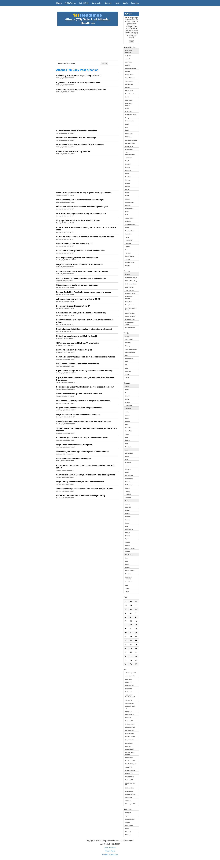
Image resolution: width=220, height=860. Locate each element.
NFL (126, 365)
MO (131, 633)
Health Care (128, 133)
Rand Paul (128, 302)
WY (136, 664)
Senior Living (129, 218)
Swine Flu (128, 234)
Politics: (127, 274)
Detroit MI (128, 718)
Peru (126, 443)
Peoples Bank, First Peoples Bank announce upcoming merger (83, 292)
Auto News (128, 62)
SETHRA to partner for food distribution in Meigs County (80, 495)
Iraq (126, 561)
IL (130, 617)
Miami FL (128, 746)
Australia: (128, 497)
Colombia (128, 428)
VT (125, 660)
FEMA (127, 124)
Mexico (127, 440)
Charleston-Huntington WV (130, 696)
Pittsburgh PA (129, 776)
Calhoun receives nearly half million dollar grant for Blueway (82, 271)
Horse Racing (129, 358)
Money (127, 192)
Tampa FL (128, 801)
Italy (126, 526)
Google (127, 822)
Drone (127, 97)
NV (131, 637)
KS (131, 621)
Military (127, 186)
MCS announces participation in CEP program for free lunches (83, 400)
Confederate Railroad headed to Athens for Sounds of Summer (83, 421)
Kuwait (127, 567)
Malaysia (128, 469)
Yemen (127, 591)
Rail (126, 215)
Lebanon (128, 574)
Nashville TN (129, 757)
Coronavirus (129, 84)
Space (127, 227)
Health (117, 3)
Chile (126, 424)
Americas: (128, 408)
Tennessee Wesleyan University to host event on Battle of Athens (84, 488)
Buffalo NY (128, 692)
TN (125, 656)
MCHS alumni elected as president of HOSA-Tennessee (80, 144)
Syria (126, 585)
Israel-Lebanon (129, 570)
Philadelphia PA (130, 770)
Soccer (127, 374)
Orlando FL (128, 767)
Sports (125, 3)
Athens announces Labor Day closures (73, 151)
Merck (127, 828)
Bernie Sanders (130, 313)
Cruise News (129, 90)
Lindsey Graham (130, 293)
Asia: (126, 450)
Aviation (127, 65)
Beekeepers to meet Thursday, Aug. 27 (73, 306)
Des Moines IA (129, 714)
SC (131, 652)
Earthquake (128, 100)
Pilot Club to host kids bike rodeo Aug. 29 (74, 243)
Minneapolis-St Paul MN (129, 753)
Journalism (128, 158)
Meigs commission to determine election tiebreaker (78, 414)
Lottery (127, 167)
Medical (127, 183)
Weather (127, 266)
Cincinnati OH (129, 703)
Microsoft (128, 832)
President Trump (130, 319)
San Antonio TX (130, 794)
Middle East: (129, 555)
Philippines (128, 485)
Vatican (127, 551)
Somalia (127, 402)
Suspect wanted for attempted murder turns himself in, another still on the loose (86, 429)
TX (131, 656)
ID (125, 617)
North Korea (129, 475)
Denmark (128, 507)
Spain (127, 539)
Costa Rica (128, 431)
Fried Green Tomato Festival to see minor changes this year (82, 206)
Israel (127, 564)
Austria (127, 504)
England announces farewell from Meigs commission (79, 407)
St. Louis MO (129, 791)
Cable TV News (129, 78)
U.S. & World (83, 3)
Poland (127, 536)
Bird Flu (127, 71)
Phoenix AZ (128, 773)
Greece (127, 520)
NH (136, 637)
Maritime (128, 177)
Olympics (128, 371)
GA (131, 613)
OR (131, 648)
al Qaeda (128, 56)
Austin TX (128, 682)
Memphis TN (129, 743)
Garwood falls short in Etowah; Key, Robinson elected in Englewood (85, 474)
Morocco (128, 393)
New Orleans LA (130, 761)
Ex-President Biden (131, 277)
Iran (126, 558)
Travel (127, 250)
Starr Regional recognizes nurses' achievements (77, 257)
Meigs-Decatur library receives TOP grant (74, 444)
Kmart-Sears (129, 825)
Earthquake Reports (128, 104)
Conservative (96, 3)
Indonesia (128, 462)
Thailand (128, 494)
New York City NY (130, 764)
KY (136, 621)
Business (108, 3)
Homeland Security (131, 140)
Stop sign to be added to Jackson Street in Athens (78, 220)
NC (126, 644)
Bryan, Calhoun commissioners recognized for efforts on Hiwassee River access (85, 378)
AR (126, 605)
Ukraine (127, 545)
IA (125, 621)
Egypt (127, 389)
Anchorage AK (129, 676)
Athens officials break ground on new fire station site (79, 393)
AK (131, 601)
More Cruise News (130, 94)
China (127, 456)
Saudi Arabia (129, 582)
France (127, 513)
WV (131, 664)
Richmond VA (129, 788)
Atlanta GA (128, 679)
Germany (128, 516)
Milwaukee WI (129, 749)
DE (136, 609)
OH (136, 644)
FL (125, 613)
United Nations (129, 256)
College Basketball (131, 349)
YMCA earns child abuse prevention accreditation (77, 363)
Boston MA (128, 689)
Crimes (127, 87)
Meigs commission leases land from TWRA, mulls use (79, 264)
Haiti (126, 437)
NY (136, 640)
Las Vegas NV (129, 730)
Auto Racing (129, 339)
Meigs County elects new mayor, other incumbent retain (80, 481)
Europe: (127, 501)
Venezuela (128, 447)
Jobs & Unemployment (130, 153)
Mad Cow (128, 170)
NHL (126, 368)
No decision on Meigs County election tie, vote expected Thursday (85, 386)
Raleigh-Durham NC (130, 784)
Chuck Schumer (130, 316)
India (126, 459)
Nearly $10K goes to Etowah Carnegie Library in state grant (81, 437)
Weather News (129, 262)
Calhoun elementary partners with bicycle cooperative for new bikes (85, 356)
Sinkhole (128, 221)
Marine (127, 173)
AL (125, 601)
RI (125, 652)
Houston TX (129, 721)
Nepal (127, 472)
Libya (127, 399)
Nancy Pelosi (129, 305)
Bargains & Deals (130, 68)
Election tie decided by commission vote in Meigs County (81, 278)
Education (128, 111)
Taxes (127, 237)
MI (130, 629)
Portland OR (129, 780)
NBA (126, 362)
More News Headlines (128, 51)
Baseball (128, 342)
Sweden (127, 542)
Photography (129, 208)
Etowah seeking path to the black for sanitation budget (79, 199)
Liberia (127, 396)
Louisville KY (129, 740)
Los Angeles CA (130, 737)
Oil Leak (127, 205)
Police (127, 212)
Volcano (127, 259)
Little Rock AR (129, 733)
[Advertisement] (87, 43)
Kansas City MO (130, 727)
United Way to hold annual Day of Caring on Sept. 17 (79, 75)
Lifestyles (128, 164)
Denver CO (128, 711)
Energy (127, 118)
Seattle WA (128, 797)
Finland (127, 510)
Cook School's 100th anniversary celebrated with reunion (81, 89)
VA (131, 660)
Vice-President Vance (129, 323)
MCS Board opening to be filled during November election (81, 213)
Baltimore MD (129, 685)
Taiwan (127, 491)
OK (126, 648)
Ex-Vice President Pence (130, 309)
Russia (127, 488)
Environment (129, 121)
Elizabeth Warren (130, 327)
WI (125, 664)
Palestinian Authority (128, 578)
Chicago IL (128, 700)
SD (136, 652)
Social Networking (130, 224)
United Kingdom (130, 548)
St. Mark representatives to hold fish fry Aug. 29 (76, 336)
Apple (127, 816)
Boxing (127, 346)
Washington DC (130, 804)
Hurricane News (130, 143)
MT (136, 633)
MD (136, 625)
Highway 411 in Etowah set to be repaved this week (78, 82)
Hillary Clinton (129, 287)
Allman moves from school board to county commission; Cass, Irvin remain (85, 466)
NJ (125, 640)
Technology (135, 3)
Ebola (127, 108)
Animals (127, 59)
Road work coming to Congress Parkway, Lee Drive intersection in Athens (85, 320)
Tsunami (128, 253)
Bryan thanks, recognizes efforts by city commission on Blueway (84, 370)
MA (126, 629)
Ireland (127, 523)
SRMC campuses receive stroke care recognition (77, 285)
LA (125, 625)
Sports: (127, 336)
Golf (126, 355)
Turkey (127, 588)
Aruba (127, 412)
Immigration (129, 146)
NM (131, 640)
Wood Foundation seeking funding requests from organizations (83, 192)
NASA (127, 196)
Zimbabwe (128, 405)
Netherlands (129, 529)
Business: (128, 812)
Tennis (127, 377)
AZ (136, 601)
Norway (127, 532)
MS (126, 633)
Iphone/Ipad (129, 149)
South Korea (129, 478)
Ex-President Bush (131, 284)
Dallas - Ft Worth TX (130, 707)
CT (125, 609)
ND (131, 644)
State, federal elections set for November (73, 458)
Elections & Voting (130, 114)
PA (136, 648)
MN (136, 629)
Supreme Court (130, 231)
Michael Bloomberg (131, 281)
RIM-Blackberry (130, 819)
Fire (126, 127)
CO (136, 605)
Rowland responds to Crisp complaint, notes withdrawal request (84, 329)
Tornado (127, 246)
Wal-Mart (128, 835)
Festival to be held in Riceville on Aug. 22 (74, 349)
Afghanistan (129, 453)
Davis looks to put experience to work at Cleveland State (80, 250)
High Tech (128, 137)
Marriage (128, 180)
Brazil (127, 418)
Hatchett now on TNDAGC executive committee (76, 130)
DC (131, 609)
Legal (127, 161)
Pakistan (128, 482)
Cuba (127, 434)
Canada (127, 421)
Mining (127, 189)
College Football (130, 352)
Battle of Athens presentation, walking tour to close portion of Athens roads (86, 228)
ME (131, 625)
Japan (127, 466)
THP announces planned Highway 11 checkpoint (77, 343)
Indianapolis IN (129, 724)
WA (136, 660)
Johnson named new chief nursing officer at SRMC (78, 299)
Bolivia (127, 415)
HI (135, 613)
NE (125, 637)
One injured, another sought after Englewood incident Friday (82, 451)
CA (131, 605)
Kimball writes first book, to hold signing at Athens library (81, 312)
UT (136, 656)
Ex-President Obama (129, 297)
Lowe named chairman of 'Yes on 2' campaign (76, 137)
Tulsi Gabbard (129, 290)
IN (135, 617)
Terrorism (128, 243)
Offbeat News (129, 202)
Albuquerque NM (130, 673)
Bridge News (129, 75)
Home (59, 2)
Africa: (127, 386)
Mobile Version (70, 3)
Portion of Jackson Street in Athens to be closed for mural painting (85, 236)
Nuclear (127, 199)
